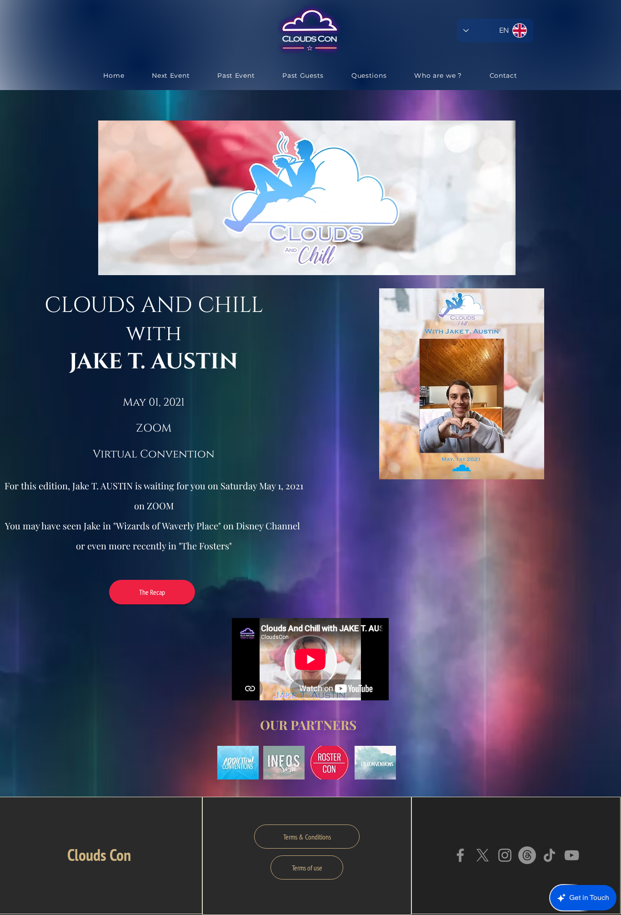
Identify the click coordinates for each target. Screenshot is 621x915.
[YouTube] (572, 855)
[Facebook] (460, 855)
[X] (482, 855)
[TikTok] (549, 855)
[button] (238, 762)
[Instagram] (505, 855)
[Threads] (527, 855)
